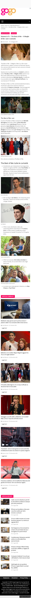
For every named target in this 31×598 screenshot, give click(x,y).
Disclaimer (15, 578)
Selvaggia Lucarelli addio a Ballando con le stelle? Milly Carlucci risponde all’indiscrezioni (15, 417)
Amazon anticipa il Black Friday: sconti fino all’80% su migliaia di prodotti (20, 548)
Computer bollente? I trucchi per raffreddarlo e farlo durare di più (20, 557)
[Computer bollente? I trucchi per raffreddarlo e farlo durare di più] (5, 558)
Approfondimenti (5, 33)
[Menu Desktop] (2, 21)
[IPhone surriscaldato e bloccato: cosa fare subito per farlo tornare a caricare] (5, 511)
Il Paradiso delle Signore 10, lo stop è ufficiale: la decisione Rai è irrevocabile (14, 385)
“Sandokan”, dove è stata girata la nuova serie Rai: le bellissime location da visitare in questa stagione (15, 449)
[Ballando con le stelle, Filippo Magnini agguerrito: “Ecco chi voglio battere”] (15, 341)
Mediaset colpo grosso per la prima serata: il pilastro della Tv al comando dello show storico (14, 321)
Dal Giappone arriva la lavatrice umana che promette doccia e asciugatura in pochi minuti (20, 529)
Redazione (6, 578)
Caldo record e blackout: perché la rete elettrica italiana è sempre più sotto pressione (20, 501)
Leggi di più (4, 328)
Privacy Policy (24, 578)
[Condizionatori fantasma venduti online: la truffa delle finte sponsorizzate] (5, 539)
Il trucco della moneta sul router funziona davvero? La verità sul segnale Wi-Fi (20, 520)
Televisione (13, 33)
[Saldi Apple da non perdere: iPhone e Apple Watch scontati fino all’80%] (5, 566)
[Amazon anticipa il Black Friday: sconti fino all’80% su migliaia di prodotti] (5, 549)
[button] (29, 21)
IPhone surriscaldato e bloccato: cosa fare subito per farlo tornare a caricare (20, 511)
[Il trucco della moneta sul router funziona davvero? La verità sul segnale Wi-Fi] (5, 521)
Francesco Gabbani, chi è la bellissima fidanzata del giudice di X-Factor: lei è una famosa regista (15, 481)
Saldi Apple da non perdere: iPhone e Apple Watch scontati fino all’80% (20, 566)
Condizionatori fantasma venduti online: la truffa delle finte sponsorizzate (20, 539)
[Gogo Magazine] (8, 13)
